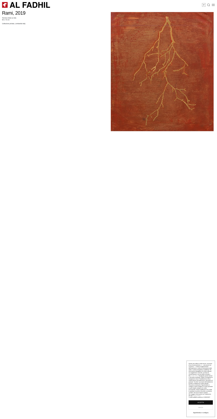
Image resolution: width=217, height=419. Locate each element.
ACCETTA (201, 402)
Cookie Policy (194, 375)
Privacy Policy (196, 395)
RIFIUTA (200, 407)
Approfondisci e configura (200, 412)
